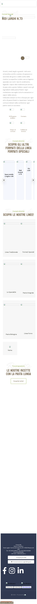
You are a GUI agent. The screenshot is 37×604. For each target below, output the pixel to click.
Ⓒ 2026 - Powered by (18, 595)
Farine (10, 350)
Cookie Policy (17, 587)
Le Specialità (11, 292)
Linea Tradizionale (11, 252)
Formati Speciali (28, 252)
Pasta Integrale (28, 293)
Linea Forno (28, 333)
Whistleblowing (26, 587)
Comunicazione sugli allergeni (22, 562)
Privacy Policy (9, 587)
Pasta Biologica (11, 334)
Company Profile (21, 557)
